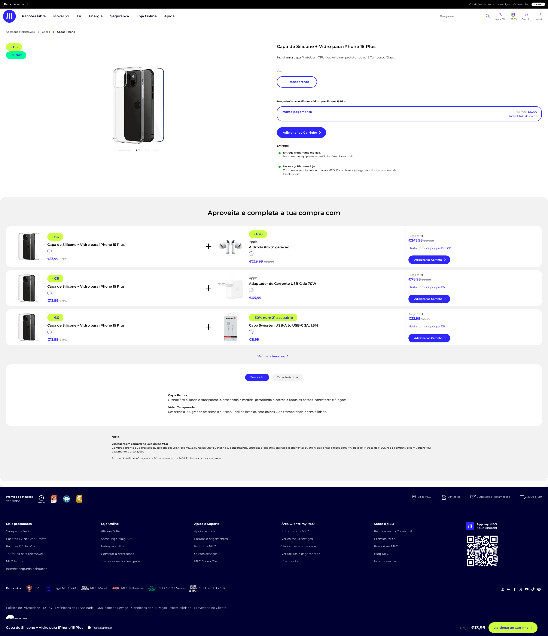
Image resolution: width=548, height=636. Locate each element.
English (538, 4)
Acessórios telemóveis (20, 31)
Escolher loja (291, 174)
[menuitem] (34, 16)
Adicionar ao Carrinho (300, 132)
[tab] (257, 377)
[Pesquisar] (488, 16)
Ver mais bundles (271, 356)
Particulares (11, 4)
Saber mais (346, 156)
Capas (46, 31)
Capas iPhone (66, 31)
